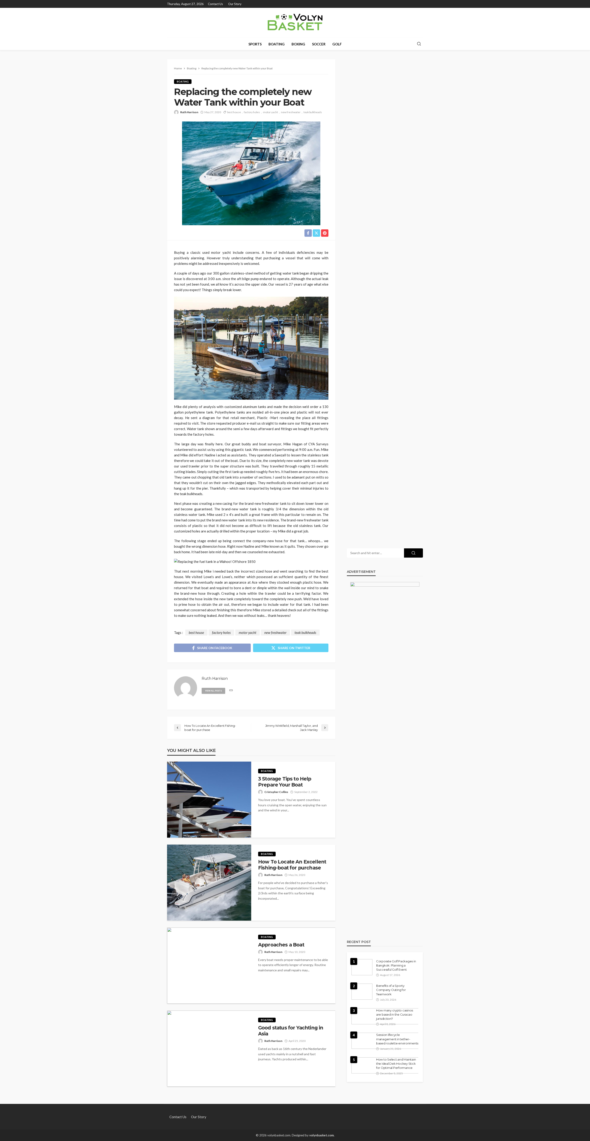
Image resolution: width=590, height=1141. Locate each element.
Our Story (235, 4)
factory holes (252, 112)
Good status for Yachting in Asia (290, 1031)
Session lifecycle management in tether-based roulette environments (397, 1039)
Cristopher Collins (276, 792)
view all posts (213, 690)
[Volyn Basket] (295, 22)
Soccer (318, 44)
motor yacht (270, 112)
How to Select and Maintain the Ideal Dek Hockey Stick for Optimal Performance (396, 1064)
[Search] (419, 44)
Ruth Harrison (189, 112)
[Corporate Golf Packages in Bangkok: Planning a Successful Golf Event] (361, 967)
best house (234, 112)
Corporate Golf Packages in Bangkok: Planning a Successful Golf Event (396, 965)
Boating (276, 44)
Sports (255, 44)
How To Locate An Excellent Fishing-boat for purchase (292, 865)
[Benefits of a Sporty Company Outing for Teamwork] (361, 992)
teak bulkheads (313, 112)
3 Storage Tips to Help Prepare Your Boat (284, 782)
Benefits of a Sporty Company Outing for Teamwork (391, 990)
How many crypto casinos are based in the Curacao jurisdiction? (394, 1014)
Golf (337, 44)
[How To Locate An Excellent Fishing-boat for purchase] (209, 883)
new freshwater (291, 112)
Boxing (298, 44)
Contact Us (215, 4)
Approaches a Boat (281, 945)
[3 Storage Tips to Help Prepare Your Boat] (209, 800)
